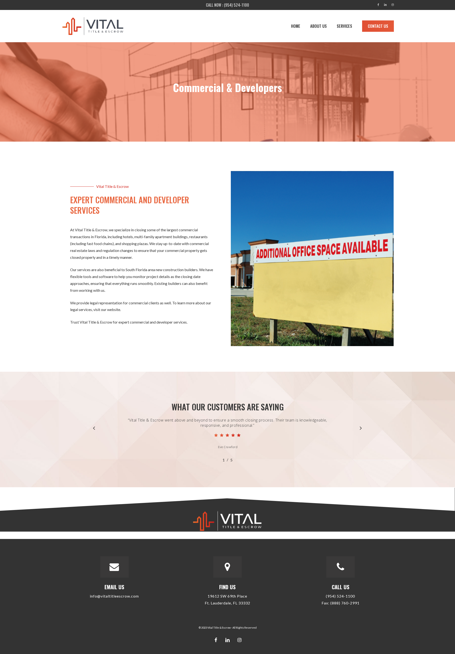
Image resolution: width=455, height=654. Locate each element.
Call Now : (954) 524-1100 (227, 5)
